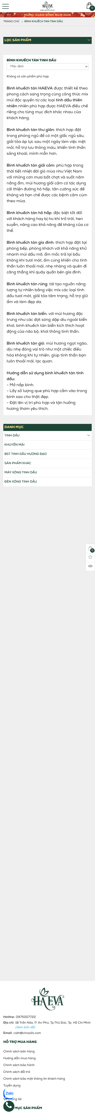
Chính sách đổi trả (16, 1072)
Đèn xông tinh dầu (20, 481)
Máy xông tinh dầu (20, 472)
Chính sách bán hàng (19, 1051)
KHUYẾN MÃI (14, 445)
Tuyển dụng (12, 1085)
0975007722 (26, 1017)
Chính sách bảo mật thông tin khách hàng (34, 1078)
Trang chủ (11, 21)
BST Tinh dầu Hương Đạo (25, 454)
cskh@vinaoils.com (27, 1033)
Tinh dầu (12, 435)
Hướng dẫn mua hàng (19, 1058)
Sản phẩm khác (17, 463)
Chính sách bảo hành (18, 1065)
